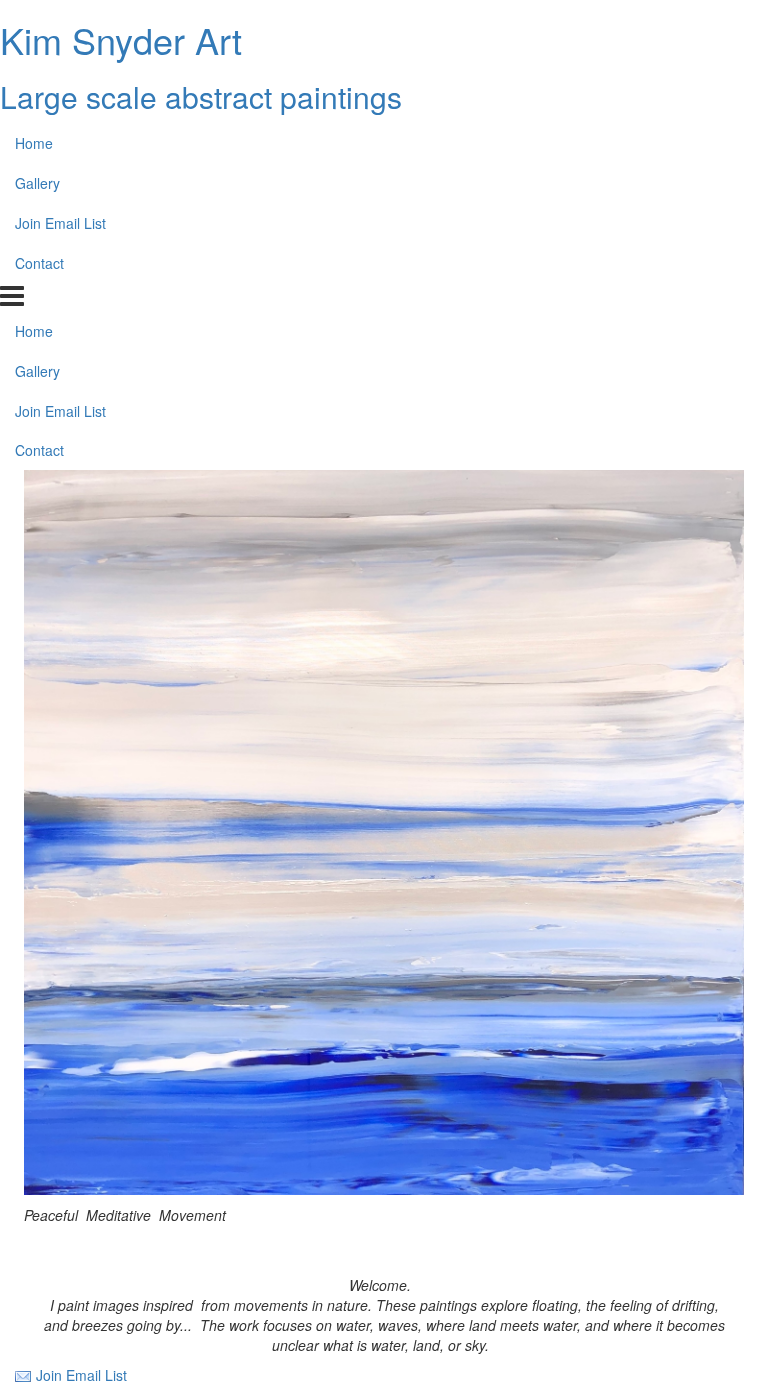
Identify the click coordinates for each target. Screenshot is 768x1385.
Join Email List (60, 223)
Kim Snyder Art (121, 39)
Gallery (37, 183)
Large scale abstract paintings (201, 96)
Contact (39, 263)
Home (34, 143)
